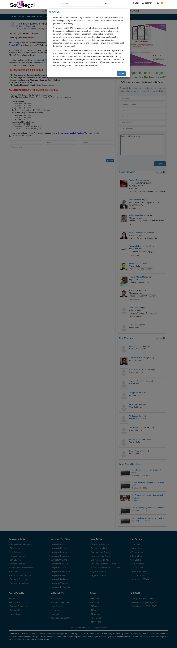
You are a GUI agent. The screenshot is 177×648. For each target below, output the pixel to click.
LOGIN (137, 3)
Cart (159, 3)
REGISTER (148, 3)
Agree (121, 74)
